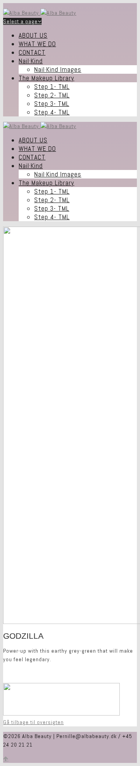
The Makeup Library (46, 78)
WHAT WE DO (37, 44)
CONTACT (32, 52)
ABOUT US (33, 35)
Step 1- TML (52, 86)
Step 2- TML (52, 95)
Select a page (20, 21)
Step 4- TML (52, 112)
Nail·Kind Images (57, 69)
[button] (33, 722)
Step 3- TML (51, 103)
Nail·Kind (31, 61)
